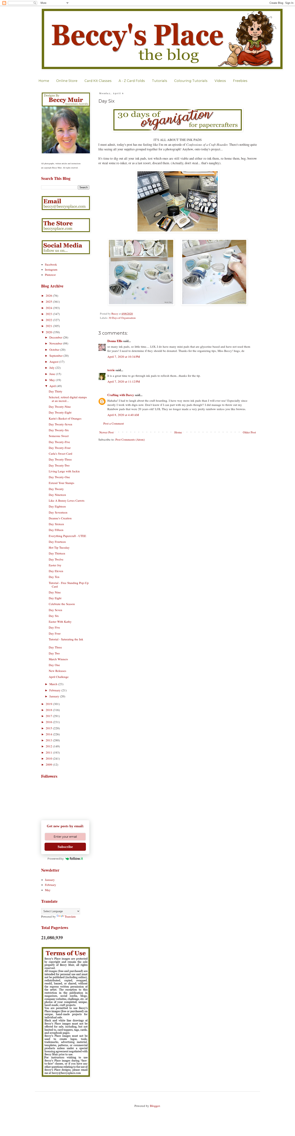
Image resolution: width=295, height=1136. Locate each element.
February (55, 690)
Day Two (54, 653)
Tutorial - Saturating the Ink (66, 639)
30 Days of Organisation (122, 318)
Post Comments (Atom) (130, 439)
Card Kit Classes (98, 81)
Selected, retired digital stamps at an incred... (68, 399)
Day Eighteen (57, 506)
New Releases (57, 671)
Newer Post (106, 432)
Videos (220, 81)
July (52, 368)
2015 (49, 728)
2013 (49, 740)
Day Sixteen (56, 524)
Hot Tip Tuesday (59, 547)
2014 (49, 734)
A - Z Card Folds (132, 81)
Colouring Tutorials (191, 81)
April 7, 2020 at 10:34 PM (123, 357)
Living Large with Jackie (64, 471)
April (53, 386)
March (53, 684)
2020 (49, 332)
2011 (49, 752)
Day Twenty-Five (59, 442)
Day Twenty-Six (59, 430)
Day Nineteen (57, 495)
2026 (49, 295)
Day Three (55, 647)
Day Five (54, 627)
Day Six (54, 616)
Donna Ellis (114, 341)
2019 (49, 704)
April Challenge (59, 677)
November (56, 343)
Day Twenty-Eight (60, 412)
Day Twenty (56, 489)
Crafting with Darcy (120, 395)
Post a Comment (113, 423)
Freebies (240, 81)
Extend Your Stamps (61, 483)
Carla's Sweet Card (60, 453)
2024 (49, 308)
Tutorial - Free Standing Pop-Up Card (69, 584)
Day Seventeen (58, 512)
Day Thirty (55, 391)
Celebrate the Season (62, 604)
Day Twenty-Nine (60, 406)
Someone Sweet (59, 436)
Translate (70, 916)
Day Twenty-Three (60, 459)
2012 (49, 746)
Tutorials (159, 81)
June (52, 374)
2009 (49, 764)
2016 (49, 722)
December (56, 337)
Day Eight (55, 598)
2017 (49, 716)
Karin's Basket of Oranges (65, 418)
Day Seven (55, 610)
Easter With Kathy (60, 621)
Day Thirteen (57, 553)
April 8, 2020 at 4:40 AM (123, 415)
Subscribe (65, 847)
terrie (111, 370)
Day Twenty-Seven (60, 424)
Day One (54, 665)
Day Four (55, 633)
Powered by (56, 858)
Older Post (249, 432)
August (54, 362)
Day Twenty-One (59, 477)
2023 (49, 314)
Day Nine (55, 592)
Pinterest (50, 275)
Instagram (51, 269)
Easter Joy (55, 565)
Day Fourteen (57, 542)
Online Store (66, 81)
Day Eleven (56, 571)
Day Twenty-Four (60, 448)
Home (44, 81)
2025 (49, 302)
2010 (49, 758)
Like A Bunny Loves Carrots (66, 500)
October (54, 349)
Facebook (51, 264)
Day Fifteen (56, 530)
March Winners (58, 659)
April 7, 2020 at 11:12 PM (123, 381)
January (54, 696)
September (56, 356)
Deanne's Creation (60, 518)
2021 (49, 326)
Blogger (155, 1106)
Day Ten (54, 577)
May (52, 380)
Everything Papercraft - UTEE (67, 536)
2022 (49, 320)
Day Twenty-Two (59, 465)
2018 (49, 710)
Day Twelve (56, 559)
